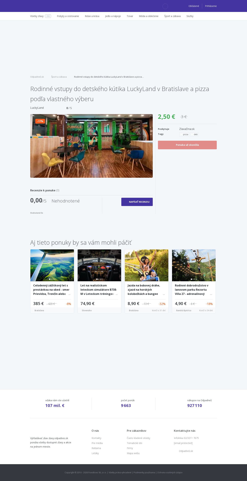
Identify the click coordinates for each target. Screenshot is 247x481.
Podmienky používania (144, 472)
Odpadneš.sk (37, 76)
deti (196, 134)
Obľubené (194, 6)
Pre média (97, 443)
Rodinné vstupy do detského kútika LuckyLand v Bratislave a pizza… (109, 76)
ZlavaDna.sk (187, 129)
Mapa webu (133, 453)
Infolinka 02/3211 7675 (186, 438)
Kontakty (96, 438)
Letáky (95, 453)
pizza (185, 134)
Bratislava (39, 310)
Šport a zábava (59, 76)
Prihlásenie (211, 6)
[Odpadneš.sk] (43, 6)
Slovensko (87, 310)
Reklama (96, 448)
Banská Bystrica (183, 310)
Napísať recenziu (139, 201)
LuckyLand (37, 108)
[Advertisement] (123, 47)
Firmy (130, 448)
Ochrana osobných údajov (169, 472)
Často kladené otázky (138, 438)
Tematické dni (134, 443)
